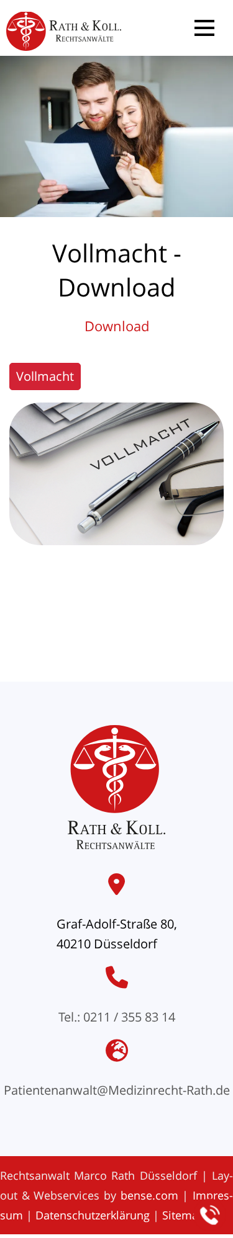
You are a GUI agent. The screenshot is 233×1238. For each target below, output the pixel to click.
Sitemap (183, 1215)
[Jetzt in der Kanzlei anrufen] (210, 1215)
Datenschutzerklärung (92, 1215)
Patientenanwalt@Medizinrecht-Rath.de (117, 1090)
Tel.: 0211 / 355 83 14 (116, 1017)
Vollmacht (45, 376)
